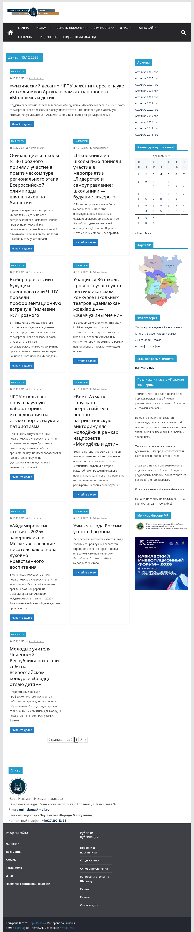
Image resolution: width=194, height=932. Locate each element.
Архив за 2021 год (146, 103)
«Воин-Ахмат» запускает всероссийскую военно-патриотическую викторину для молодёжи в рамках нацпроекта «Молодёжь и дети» (95, 420)
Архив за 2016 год (146, 134)
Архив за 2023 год (146, 91)
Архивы (11, 860)
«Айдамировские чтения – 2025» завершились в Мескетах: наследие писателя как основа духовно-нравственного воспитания (33, 546)
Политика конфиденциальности (28, 884)
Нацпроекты (48, 37)
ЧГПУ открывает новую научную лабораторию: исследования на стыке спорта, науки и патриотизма (34, 411)
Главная (24, 28)
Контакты (25, 37)
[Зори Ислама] (10, 32)
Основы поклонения (72, 28)
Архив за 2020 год (146, 109)
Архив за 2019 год (146, 116)
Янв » (148, 233)
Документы (13, 851)
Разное (85, 897)
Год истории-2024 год (79, 37)
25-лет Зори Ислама (148, 340)
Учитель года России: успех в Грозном (97, 528)
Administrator (36, 78)
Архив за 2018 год (146, 122)
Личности (102, 28)
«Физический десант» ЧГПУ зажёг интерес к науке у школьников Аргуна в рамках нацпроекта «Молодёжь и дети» (67, 92)
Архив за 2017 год (146, 128)
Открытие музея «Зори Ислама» (156, 333)
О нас (124, 28)
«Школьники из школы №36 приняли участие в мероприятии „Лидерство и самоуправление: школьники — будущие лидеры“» (97, 176)
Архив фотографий (147, 346)
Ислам (41, 28)
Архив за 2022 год (146, 97)
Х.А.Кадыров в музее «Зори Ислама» (158, 327)
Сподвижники (89, 860)
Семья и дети (89, 905)
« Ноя (138, 233)
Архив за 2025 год (146, 78)
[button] (48, 28)
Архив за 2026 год (146, 72)
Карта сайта (147, 28)
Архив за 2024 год (146, 84)
